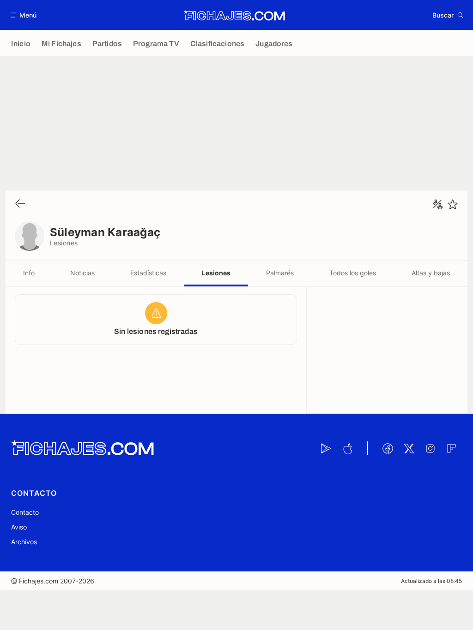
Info (29, 273)
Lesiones (216, 273)
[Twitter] (409, 448)
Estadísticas (148, 273)
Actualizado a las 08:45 (431, 580)
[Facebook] (387, 448)
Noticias (82, 273)
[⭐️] (452, 204)
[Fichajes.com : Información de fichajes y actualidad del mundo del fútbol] (234, 15)
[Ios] (347, 448)
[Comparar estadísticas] (437, 204)
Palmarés (280, 273)
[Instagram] (430, 448)
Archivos (24, 542)
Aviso (19, 527)
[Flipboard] (451, 448)
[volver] (20, 204)
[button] (24, 15)
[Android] (326, 448)
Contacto (25, 512)
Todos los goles (352, 273)
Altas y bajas (431, 273)
